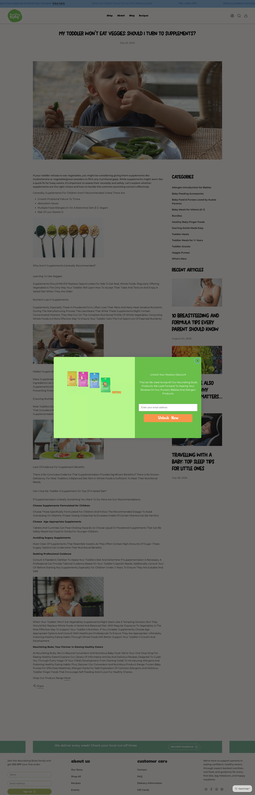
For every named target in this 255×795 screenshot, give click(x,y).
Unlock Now (168, 418)
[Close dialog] (197, 360)
